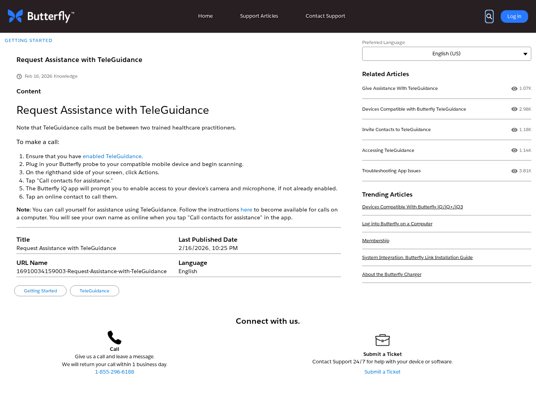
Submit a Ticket (383, 371)
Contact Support (325, 16)
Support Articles (259, 16)
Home (205, 16)
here (247, 209)
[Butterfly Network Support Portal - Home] (41, 16)
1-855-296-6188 (114, 371)
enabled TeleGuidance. (113, 156)
